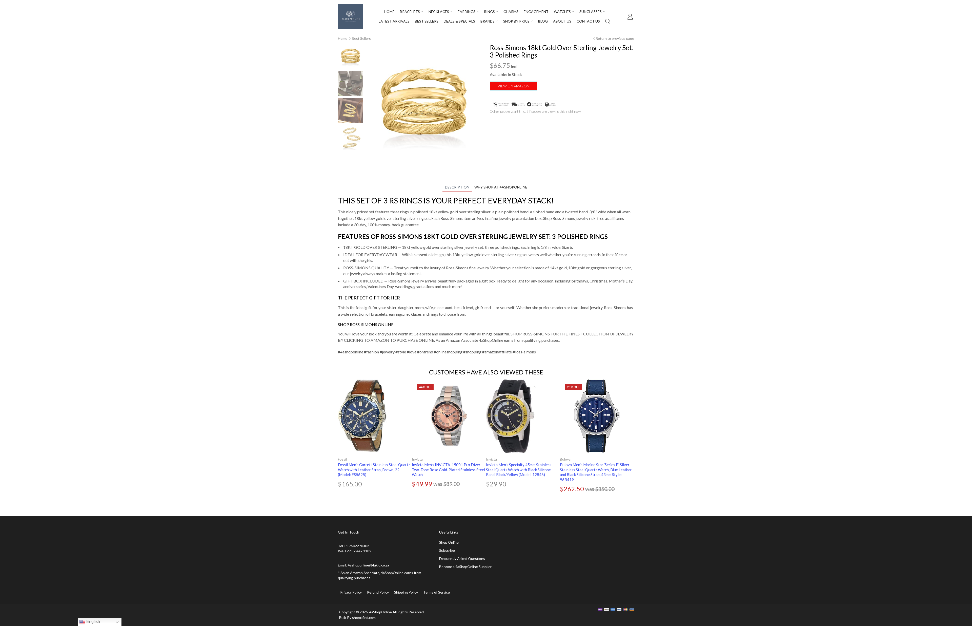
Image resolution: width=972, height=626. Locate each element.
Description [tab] (457, 187)
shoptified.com (364, 617)
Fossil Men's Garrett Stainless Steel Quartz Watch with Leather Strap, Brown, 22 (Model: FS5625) (374, 469)
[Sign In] (630, 16)
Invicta (417, 459)
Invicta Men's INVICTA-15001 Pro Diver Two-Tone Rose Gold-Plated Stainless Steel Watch (448, 469)
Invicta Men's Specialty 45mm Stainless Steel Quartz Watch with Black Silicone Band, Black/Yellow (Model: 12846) (518, 469)
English (92, 621)
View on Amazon (513, 86)
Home (342, 38)
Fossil (342, 459)
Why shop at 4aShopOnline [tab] (500, 187)
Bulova (565, 459)
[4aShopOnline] (350, 16)
